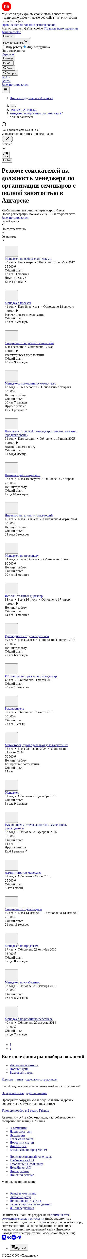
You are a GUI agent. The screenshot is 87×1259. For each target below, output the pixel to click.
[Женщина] (11, 251)
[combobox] (20, 130)
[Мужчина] (11, 295)
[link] (8, 68)
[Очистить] (7, 139)
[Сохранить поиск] (6, 155)
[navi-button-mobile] (6, 90)
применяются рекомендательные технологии (35, 1216)
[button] (6, 77)
